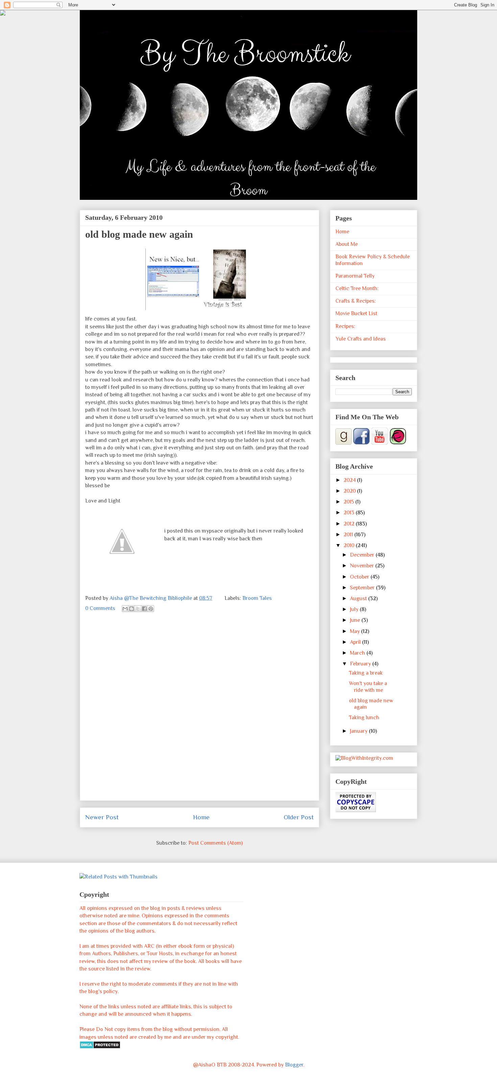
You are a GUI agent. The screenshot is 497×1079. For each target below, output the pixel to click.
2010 (350, 545)
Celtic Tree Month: (357, 288)
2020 (350, 491)
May (355, 631)
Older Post (299, 817)
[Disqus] (199, 710)
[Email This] (125, 608)
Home (201, 817)
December (363, 555)
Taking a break (366, 673)
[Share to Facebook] (144, 608)
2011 (349, 535)
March (358, 653)
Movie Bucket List (356, 313)
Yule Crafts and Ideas (360, 339)
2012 (350, 524)
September (363, 588)
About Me (346, 244)
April (356, 642)
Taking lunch (364, 717)
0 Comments (100, 608)
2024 (350, 480)
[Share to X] (138, 608)
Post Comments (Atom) (215, 843)
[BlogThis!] (131, 608)
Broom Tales (257, 598)
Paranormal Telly (355, 276)
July (355, 609)
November (362, 566)
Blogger (294, 1065)
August (359, 598)
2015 (349, 502)
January (359, 731)
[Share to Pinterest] (150, 608)
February (361, 664)
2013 (350, 513)
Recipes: (345, 326)
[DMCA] (99, 1047)
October (360, 577)
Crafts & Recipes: (355, 301)
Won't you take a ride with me (368, 686)
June (355, 620)
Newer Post (102, 817)
